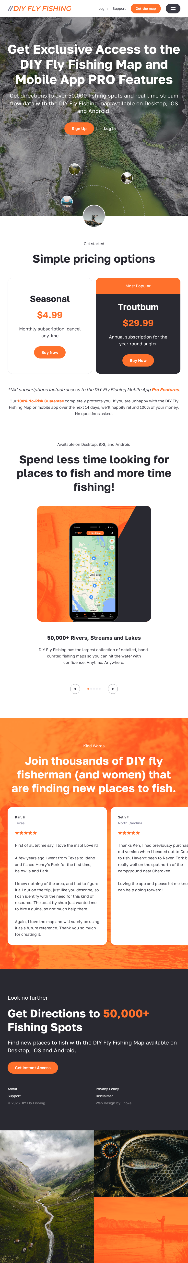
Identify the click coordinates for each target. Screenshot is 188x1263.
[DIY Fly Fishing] (39, 8)
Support (119, 8)
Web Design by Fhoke (113, 1103)
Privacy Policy (107, 1089)
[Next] (113, 689)
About (12, 1089)
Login (103, 8)
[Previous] (75, 689)
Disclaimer (104, 1096)
